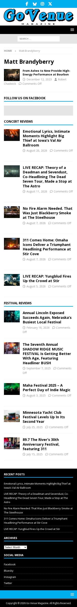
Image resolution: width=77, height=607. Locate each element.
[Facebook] (26, 4)
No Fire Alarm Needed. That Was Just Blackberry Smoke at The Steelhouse (47, 213)
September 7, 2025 (38, 368)
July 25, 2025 (34, 427)
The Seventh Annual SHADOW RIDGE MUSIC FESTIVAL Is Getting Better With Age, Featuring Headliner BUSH (47, 353)
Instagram (10, 577)
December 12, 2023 (39, 79)
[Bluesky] (34, 4)
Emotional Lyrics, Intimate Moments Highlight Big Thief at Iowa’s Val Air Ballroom (46, 138)
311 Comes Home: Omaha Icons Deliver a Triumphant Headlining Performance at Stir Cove (47, 247)
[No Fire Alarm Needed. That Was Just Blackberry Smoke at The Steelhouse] (12, 212)
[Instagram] (42, 4)
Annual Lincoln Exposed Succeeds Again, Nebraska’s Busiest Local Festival (47, 317)
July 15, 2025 (34, 454)
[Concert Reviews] (12, 75)
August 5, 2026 (36, 286)
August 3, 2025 (36, 395)
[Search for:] (38, 38)
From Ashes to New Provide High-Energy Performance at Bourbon (46, 72)
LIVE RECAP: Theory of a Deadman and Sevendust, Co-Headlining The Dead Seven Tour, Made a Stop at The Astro (47, 176)
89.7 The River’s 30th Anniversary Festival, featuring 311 (41, 444)
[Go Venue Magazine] (38, 23)
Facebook (10, 564)
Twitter (8, 583)
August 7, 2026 (36, 223)
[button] (71, 30)
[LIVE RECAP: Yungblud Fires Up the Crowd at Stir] (12, 280)
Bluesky (8, 570)
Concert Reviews (18, 121)
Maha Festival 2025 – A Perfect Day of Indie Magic (46, 387)
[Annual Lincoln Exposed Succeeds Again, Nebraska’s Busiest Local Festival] (12, 316)
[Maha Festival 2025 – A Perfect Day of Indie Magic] (12, 389)
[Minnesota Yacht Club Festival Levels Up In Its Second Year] (12, 416)
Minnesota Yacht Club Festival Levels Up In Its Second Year (44, 417)
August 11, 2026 (36, 191)
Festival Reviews (18, 303)
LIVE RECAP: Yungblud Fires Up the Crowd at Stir (47, 278)
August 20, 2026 (36, 150)
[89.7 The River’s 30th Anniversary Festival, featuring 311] (12, 443)
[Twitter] (50, 4)
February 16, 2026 (38, 327)
